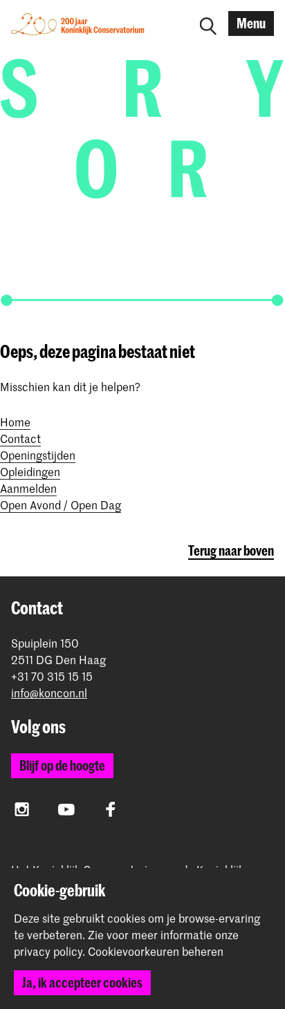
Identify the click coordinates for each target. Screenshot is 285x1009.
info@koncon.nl (49, 693)
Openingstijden (37, 454)
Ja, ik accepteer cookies (82, 982)
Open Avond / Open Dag (60, 504)
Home (15, 421)
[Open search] (208, 23)
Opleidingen (30, 471)
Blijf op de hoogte (62, 765)
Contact (20, 438)
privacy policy (48, 951)
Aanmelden (28, 488)
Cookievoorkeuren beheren (155, 952)
